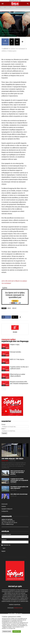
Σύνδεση (4, 506)
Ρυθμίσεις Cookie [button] (7, 631)
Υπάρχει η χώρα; (15, 344)
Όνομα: (4, 424)
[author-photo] (15, 329)
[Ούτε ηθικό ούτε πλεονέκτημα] (5, 496)
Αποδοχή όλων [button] (16, 631)
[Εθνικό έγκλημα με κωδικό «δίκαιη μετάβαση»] (5, 376)
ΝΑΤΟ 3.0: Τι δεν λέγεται (17, 359)
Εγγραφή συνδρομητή (7, 508)
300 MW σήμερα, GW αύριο (12, 458)
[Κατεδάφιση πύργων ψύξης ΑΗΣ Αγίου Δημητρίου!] (5, 488)
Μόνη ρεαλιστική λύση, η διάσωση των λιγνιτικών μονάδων (17, 472)
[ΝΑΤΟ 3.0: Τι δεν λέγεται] (5, 361)
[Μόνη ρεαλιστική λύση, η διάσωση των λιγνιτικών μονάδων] (5, 473)
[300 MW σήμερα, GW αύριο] (15, 450)
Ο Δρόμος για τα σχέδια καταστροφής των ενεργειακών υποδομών (19, 480)
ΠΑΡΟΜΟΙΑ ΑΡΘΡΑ (9, 339)
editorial (13, 7)
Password (4, 539)
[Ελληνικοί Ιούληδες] (5, 353)
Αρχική (2, 7)
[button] (2, 4)
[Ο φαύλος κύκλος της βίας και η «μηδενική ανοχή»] (5, 368)
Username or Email (6, 534)
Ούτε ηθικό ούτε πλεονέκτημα (18, 494)
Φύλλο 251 (14, 308)
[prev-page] (2, 389)
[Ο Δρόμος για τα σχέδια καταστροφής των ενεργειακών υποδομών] (5, 481)
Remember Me (6, 545)
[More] (22, 41)
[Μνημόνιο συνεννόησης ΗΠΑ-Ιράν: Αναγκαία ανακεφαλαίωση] (5, 383)
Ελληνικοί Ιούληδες (15, 352)
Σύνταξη (15, 332)
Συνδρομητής (5, 511)
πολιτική (8, 7)
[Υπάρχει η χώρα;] (5, 346)
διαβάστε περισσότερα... (15, 604)
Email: (4, 428)
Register (3, 551)
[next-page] (5, 389)
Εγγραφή (4, 433)
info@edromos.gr (9, 524)
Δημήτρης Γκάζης (5, 460)
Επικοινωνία (4, 504)
